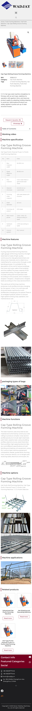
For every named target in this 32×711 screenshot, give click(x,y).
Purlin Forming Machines (13, 21)
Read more (8, 618)
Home (2, 21)
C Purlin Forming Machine (18, 82)
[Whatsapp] (30, 662)
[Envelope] (30, 657)
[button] (16, 12)
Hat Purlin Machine (16, 79)
